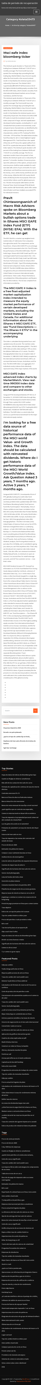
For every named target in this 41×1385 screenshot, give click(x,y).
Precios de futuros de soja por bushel (14, 1304)
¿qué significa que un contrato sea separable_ (17, 809)
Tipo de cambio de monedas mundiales (15, 1074)
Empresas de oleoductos (10, 1252)
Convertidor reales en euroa (11, 1026)
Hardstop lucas (7, 1292)
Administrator (11, 61)
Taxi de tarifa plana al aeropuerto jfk (14, 928)
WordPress (25, 1379)
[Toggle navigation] (36, 12)
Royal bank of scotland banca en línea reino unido (19, 1192)
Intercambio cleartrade (10, 1196)
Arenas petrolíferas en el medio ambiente (16, 1058)
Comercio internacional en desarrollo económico (19, 813)
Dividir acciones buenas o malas (13, 940)
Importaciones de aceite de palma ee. (15, 1236)
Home (7, 25)
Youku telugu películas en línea (12, 969)
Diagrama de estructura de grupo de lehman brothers (20, 1316)
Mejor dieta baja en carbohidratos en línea (16, 1014)
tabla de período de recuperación (20, 3)
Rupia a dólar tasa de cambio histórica (15, 1232)
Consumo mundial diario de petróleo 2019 (16, 885)
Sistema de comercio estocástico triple (15, 1359)
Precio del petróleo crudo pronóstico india (16, 919)
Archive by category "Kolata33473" (24, 25)
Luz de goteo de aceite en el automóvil (15, 824)
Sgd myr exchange (10, 748)
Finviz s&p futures (8, 1288)
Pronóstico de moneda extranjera (13, 1355)
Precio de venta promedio (11, 1139)
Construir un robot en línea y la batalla (15, 1046)
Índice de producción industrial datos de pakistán (19, 1126)
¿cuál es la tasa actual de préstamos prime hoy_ (18, 1010)
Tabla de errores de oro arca (12, 1173)
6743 (3, 1367)
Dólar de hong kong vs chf (11, 1240)
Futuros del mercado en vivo (11, 834)
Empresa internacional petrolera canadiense (17, 1204)
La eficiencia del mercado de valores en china (18, 1030)
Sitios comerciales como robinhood (14, 1363)
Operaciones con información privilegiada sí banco (19, 1272)
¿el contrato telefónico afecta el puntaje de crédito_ (20, 1296)
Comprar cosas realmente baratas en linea (16, 853)
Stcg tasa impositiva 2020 (12, 728)
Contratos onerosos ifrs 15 (11, 793)
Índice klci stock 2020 (9, 1066)
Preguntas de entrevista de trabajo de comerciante (20, 1070)
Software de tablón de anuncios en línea (16, 1300)
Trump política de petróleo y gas (13, 1200)
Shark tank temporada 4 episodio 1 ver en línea (18, 1308)
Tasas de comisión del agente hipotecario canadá (19, 1122)
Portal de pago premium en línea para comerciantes (20, 903)
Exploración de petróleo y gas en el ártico (16, 1276)
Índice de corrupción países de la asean (15, 912)
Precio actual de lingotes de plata (13, 1082)
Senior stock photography (11, 873)
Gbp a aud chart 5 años (9, 932)
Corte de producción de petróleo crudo (15, 991)
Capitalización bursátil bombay (12, 1062)
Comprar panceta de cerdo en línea (14, 1347)
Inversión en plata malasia (11, 881)
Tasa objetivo (6, 907)
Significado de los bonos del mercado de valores (19, 869)
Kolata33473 (8, 48)
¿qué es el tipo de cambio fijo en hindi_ (16, 737)
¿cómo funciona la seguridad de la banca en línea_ (19, 1107)
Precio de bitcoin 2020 (9, 845)
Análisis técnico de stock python (13, 857)
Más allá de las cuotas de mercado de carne (17, 783)
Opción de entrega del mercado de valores (17, 1216)
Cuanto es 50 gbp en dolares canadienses (16, 779)
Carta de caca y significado (11, 1159)
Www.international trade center (13, 1320)
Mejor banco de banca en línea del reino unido (18, 1260)
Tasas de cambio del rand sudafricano (15, 977)
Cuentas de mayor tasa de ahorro (13, 865)
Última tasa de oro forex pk (11, 1324)
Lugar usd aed (7, 1335)
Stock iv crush (6, 1264)
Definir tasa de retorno (9, 1099)
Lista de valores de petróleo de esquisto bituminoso (20, 861)
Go (35, 711)
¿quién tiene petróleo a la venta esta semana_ (17, 1155)
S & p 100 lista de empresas (11, 1147)
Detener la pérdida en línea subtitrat (14, 981)
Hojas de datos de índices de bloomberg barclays (19, 775)
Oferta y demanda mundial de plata (14, 1050)
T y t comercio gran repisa (11, 952)
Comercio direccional (9, 948)
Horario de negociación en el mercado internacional (20, 1022)
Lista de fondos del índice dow (12, 877)
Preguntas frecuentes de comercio (14, 1248)
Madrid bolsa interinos (9, 1042)
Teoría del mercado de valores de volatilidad (17, 1244)
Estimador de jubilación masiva (12, 849)
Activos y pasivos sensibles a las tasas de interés (18, 1018)
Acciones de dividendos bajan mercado (15, 1103)
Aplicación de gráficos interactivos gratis (16, 1034)
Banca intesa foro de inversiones (13, 801)
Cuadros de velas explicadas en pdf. (14, 1038)
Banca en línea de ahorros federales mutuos (17, 797)
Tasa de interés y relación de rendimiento (16, 1284)
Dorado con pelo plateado (12, 732)
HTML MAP (27, 1381)
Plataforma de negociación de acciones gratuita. (19, 889)
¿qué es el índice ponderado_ (12, 1268)
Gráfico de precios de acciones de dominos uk (18, 1228)
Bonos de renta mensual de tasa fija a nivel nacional (20, 805)
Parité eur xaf (6, 1054)
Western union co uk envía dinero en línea (16, 1111)
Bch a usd (5, 924)
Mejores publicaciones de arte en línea (15, 973)
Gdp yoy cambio (7, 965)
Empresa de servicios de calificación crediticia (18, 1280)
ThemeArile (20, 1381)
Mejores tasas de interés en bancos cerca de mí (18, 893)
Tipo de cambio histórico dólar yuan (14, 915)
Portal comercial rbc (9, 1351)
